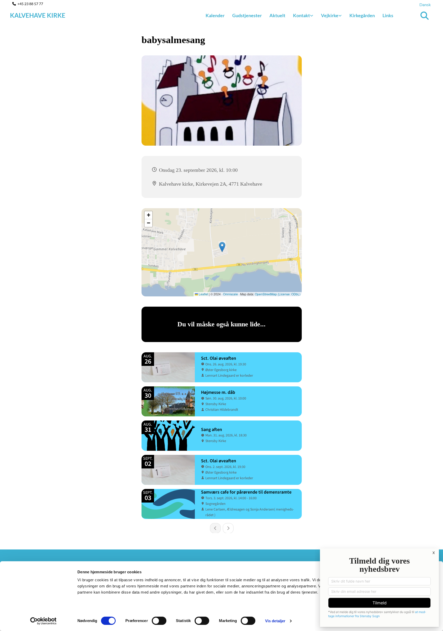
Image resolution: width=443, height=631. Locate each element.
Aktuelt (277, 15)
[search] (424, 16)
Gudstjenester (247, 15)
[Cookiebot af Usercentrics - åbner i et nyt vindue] (43, 621)
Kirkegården (362, 15)
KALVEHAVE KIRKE (37, 15)
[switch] (159, 621)
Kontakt (301, 15)
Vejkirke (329, 15)
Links (387, 15)
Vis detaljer (275, 621)
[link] (303, 15)
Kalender (215, 15)
